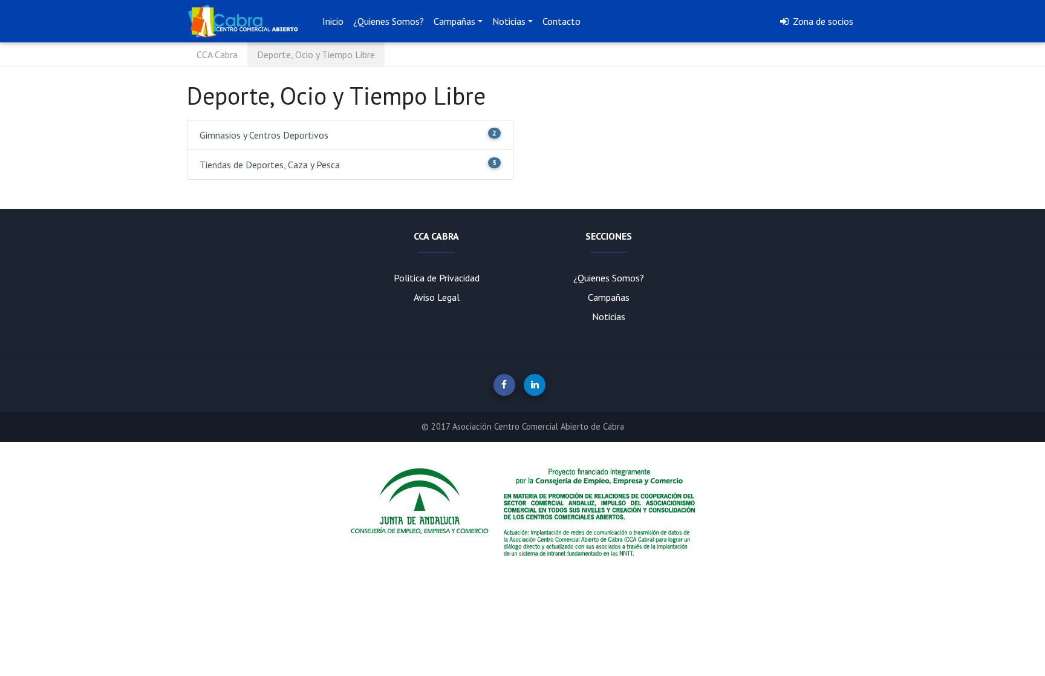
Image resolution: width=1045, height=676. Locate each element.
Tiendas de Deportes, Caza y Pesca (348, 164)
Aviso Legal (437, 297)
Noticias (608, 316)
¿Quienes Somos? (388, 21)
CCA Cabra (217, 54)
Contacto (561, 21)
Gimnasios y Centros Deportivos (348, 134)
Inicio (332, 21)
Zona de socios (821, 21)
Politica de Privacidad (437, 278)
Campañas (609, 297)
